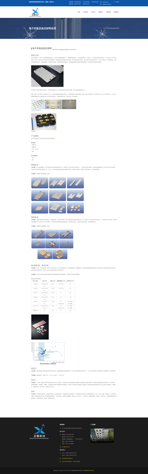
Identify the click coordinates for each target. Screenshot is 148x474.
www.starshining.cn (67, 461)
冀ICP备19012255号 (89, 470)
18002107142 (86, 4)
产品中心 (93, 12)
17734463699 (86, 1)
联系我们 (116, 12)
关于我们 (85, 12)
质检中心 (101, 12)
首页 (79, 12)
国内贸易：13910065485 (75, 1)
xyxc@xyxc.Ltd (65, 446)
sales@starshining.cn (106, 4)
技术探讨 (108, 12)
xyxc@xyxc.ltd (105, 2)
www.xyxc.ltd (76, 461)
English (117, 1)
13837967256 (94, 1)
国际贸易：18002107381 (75, 4)
